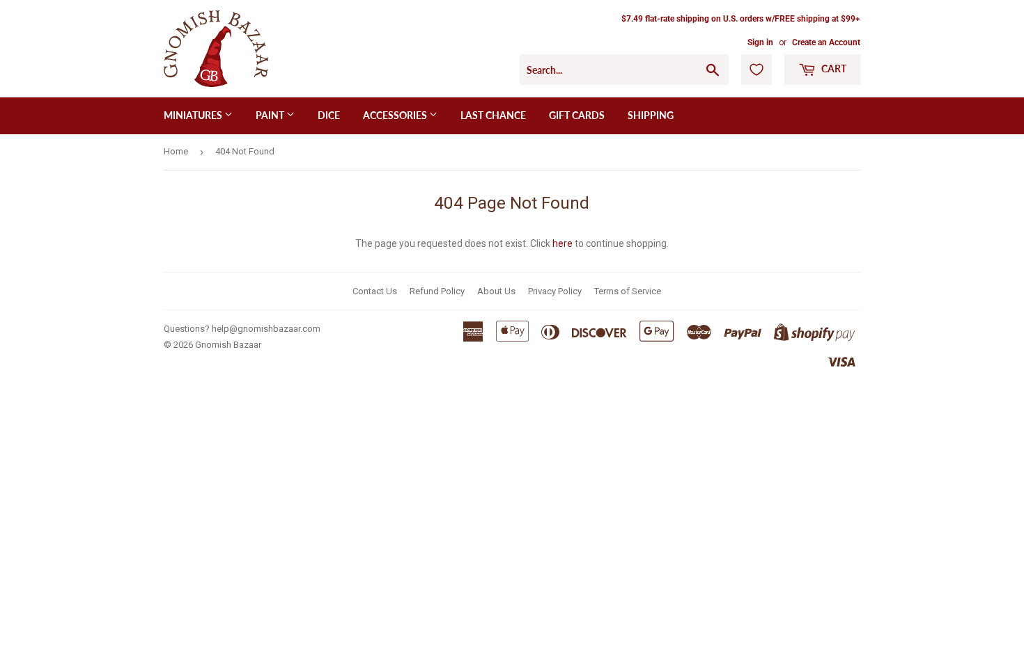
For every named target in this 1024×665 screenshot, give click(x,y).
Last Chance (493, 115)
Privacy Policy (555, 291)
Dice (329, 115)
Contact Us (374, 291)
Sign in (760, 42)
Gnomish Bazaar (228, 344)
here (562, 243)
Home (176, 151)
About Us (496, 291)
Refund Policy (437, 291)
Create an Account (826, 42)
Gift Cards (577, 115)
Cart (832, 68)
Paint (271, 115)
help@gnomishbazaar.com (266, 328)
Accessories (396, 115)
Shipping (651, 115)
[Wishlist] (756, 69)
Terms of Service (627, 291)
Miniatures (194, 115)
